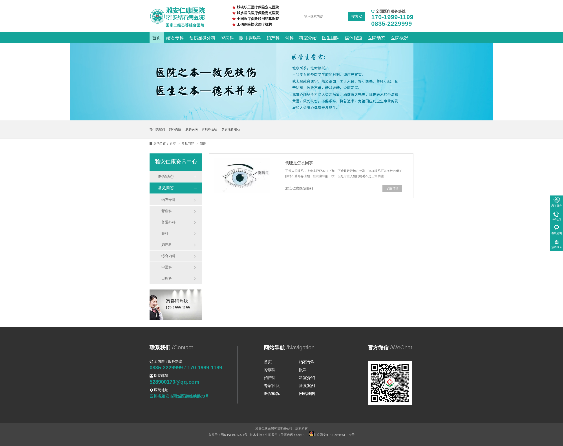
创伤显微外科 (202, 37)
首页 (156, 37)
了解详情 (392, 188)
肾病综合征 (209, 129)
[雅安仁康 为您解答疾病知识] (281, 119)
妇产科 (273, 37)
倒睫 (203, 143)
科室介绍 (308, 37)
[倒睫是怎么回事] (244, 175)
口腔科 (166, 278)
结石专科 (175, 37)
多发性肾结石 (230, 129)
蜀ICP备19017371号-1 (235, 435)
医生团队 (331, 37)
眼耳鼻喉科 (250, 37)
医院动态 (376, 37)
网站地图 (307, 393)
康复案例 (307, 385)
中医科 (166, 267)
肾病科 (227, 37)
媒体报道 (353, 37)
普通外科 (168, 222)
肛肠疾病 (191, 129)
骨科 (289, 37)
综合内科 (168, 256)
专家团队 (272, 385)
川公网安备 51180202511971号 (334, 435)
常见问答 (188, 143)
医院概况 (399, 37)
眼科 (164, 233)
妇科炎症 (175, 129)
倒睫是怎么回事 (299, 163)
